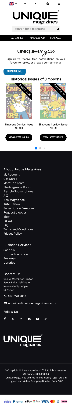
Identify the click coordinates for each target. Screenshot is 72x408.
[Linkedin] (29, 319)
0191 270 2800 (16, 296)
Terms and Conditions (18, 229)
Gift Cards (10, 178)
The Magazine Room (17, 187)
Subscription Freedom (18, 208)
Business (9, 258)
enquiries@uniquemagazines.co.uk (31, 303)
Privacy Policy (12, 233)
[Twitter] (13, 319)
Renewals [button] (55, 38)
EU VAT (7, 221)
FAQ (5, 225)
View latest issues (19, 137)
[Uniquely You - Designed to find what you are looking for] (36, 53)
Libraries (9, 262)
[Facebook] (5, 319)
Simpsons (14, 71)
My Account (11, 174)
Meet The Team (13, 183)
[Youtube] (37, 319)
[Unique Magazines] (36, 340)
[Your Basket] (47, 4)
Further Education (15, 254)
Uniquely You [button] (37, 38)
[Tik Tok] (46, 319)
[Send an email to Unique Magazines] (24, 4)
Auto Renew (11, 204)
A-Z (5, 195)
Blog (6, 216)
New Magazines (14, 200)
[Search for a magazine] (58, 29)
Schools (9, 250)
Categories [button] (17, 38)
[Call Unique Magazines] (36, 4)
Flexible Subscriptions (18, 191)
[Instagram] (21, 319)
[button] (59, 4)
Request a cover (14, 212)
